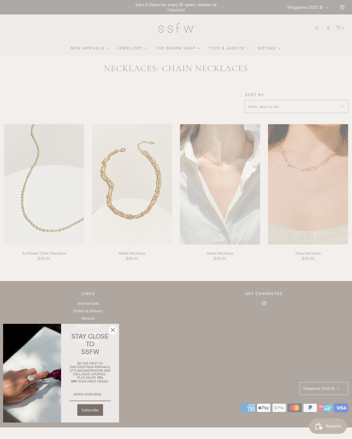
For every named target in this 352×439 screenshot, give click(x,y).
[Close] (113, 330)
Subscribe (90, 409)
